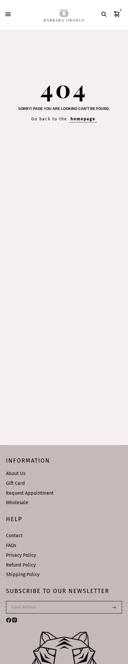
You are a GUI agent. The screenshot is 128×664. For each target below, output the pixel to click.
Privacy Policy (21, 555)
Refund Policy (21, 565)
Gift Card (15, 483)
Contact (14, 535)
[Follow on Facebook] (8, 620)
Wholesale (17, 502)
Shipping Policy (23, 574)
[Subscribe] (110, 607)
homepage (83, 119)
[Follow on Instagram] (14, 620)
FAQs (11, 545)
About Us (15, 473)
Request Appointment (30, 493)
